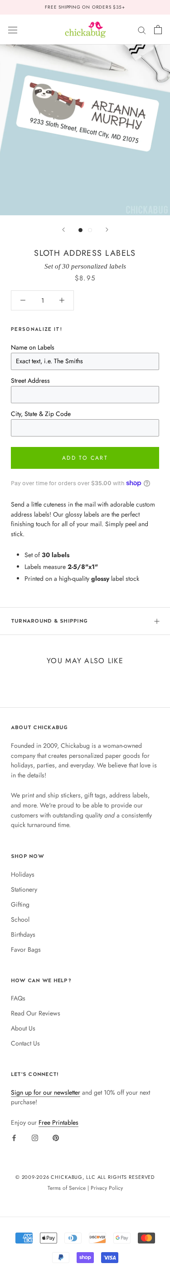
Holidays (22, 874)
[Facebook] (14, 1137)
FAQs (18, 998)
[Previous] (63, 230)
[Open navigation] (12, 29)
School (20, 919)
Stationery (24, 889)
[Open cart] (158, 29)
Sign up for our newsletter (45, 1092)
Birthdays (23, 934)
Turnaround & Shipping (49, 620)
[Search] (142, 29)
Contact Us (25, 1043)
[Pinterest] (56, 1137)
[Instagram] (35, 1137)
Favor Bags (26, 949)
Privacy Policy (107, 1188)
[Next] (107, 230)
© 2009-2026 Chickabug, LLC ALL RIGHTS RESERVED (85, 1177)
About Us (23, 1028)
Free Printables (58, 1122)
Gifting (20, 904)
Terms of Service (67, 1188)
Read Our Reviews (35, 1013)
